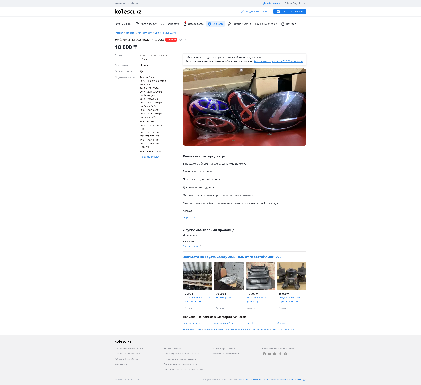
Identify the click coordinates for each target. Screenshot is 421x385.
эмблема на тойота (223, 323)
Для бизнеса (270, 3)
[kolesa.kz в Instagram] (264, 354)
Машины (126, 23)
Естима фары (223, 297)
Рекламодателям (172, 348)
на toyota (249, 323)
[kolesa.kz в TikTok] (280, 354)
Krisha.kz (133, 3)
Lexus (158, 32)
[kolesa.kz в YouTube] (270, 354)
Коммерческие (268, 23)
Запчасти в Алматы (214, 329)
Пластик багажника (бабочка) (258, 299)
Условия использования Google (290, 379)
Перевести (190, 217)
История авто (196, 23)
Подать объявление (292, 11)
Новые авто (172, 23)
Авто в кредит (149, 23)
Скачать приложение (224, 348)
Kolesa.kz (120, 3)
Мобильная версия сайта (226, 353)
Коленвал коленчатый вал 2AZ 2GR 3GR (197, 299)
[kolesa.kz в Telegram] (275, 354)
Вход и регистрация (256, 11)
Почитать (291, 23)
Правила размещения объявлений (181, 353)
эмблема (280, 323)
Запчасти (131, 32)
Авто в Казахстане (192, 329)
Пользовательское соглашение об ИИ (183, 369)
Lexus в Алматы (261, 329)
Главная (119, 32)
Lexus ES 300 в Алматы (283, 329)
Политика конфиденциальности (180, 364)
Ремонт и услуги (242, 23)
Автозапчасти (145, 32)
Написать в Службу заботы (128, 353)
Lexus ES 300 (169, 32)
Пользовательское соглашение (180, 358)
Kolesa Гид (290, 3)
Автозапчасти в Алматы (238, 329)
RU (300, 3)
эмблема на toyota (192, 323)
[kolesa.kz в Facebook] (285, 354)
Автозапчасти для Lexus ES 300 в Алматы (278, 61)
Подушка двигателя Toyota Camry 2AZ (290, 299)
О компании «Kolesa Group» (129, 348)
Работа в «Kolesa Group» (127, 358)
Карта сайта (121, 364)
